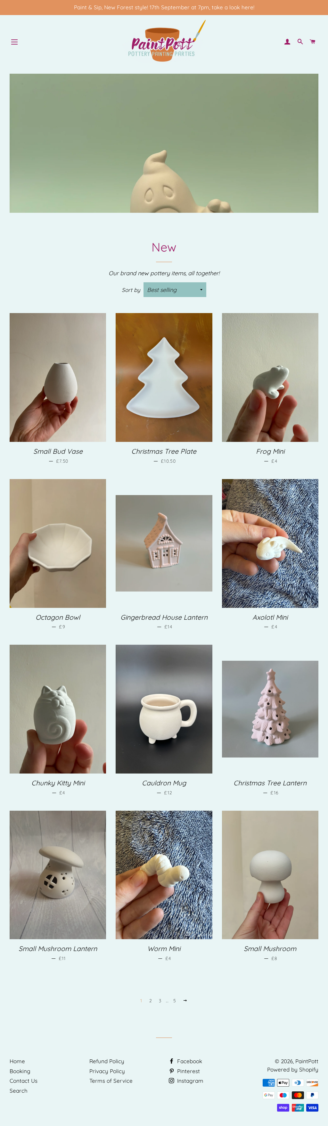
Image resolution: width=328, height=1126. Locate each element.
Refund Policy (106, 1061)
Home (17, 1061)
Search (19, 1090)
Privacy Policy (107, 1071)
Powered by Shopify (292, 1069)
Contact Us (23, 1080)
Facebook (189, 1061)
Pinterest (188, 1071)
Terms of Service (111, 1080)
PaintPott (306, 1061)
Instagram (189, 1080)
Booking (20, 1071)
